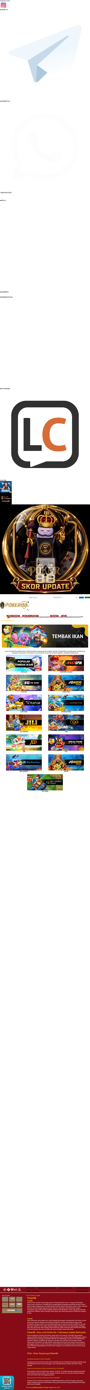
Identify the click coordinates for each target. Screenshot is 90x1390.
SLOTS (56, 617)
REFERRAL (71, 617)
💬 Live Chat (31, 606)
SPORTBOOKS (49, 617)
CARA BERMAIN (82, 1288)
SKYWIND (45, 791)
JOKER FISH (66, 692)
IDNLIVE (17, 617)
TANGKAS (42, 617)
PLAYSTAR (24, 712)
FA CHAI (24, 692)
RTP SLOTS (30, 1288)
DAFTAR (87, 597)
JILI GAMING (24, 731)
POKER (12, 617)
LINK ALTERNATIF (66, 1288)
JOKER (66, 771)
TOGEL (36, 617)
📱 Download (31, 602)
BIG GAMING (24, 771)
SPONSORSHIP (82, 1291)
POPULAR (24, 672)
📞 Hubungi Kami (32, 610)
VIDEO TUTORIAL (32, 1291)
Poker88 (29, 1301)
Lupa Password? (32, 614)
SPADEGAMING (66, 712)
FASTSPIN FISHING (66, 672)
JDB (24, 751)
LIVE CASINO (24, 617)
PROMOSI (77, 617)
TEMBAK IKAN (63, 617)
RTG (66, 751)
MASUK (81, 597)
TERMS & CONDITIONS (47, 1288)
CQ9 (66, 731)
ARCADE (31, 617)
